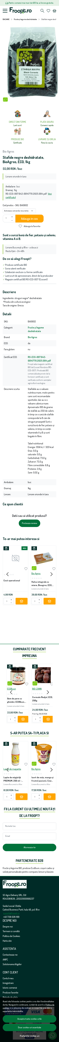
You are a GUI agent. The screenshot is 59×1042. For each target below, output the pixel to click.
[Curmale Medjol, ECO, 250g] (42, 675)
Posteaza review (29, 523)
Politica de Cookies (11, 936)
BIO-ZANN (37, 688)
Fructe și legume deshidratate (25, 19)
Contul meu (8, 978)
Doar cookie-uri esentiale (29, 1027)
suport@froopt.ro (11, 913)
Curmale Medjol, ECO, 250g (42, 699)
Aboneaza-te (30, 847)
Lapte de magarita (12, 768)
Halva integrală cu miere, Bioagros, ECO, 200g (41, 584)
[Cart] (54, 11)
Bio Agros (8, 151)
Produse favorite (10, 992)
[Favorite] (48, 11)
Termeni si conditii (11, 931)
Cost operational (11, 580)
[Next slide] (51, 574)
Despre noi (8, 926)
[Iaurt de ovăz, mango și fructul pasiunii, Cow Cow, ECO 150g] (43, 754)
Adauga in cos (29, 219)
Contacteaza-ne (10, 954)
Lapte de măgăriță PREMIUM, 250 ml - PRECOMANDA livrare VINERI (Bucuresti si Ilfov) (13, 779)
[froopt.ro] (21, 11)
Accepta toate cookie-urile (29, 1018)
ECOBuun (11, 688)
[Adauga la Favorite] (26, 568)
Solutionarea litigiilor (12, 964)
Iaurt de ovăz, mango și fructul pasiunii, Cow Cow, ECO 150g (42, 779)
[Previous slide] (7, 574)
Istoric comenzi (10, 987)
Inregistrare (8, 982)
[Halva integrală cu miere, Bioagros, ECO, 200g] (43, 558)
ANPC (5, 959)
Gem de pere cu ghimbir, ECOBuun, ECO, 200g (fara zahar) (16, 700)
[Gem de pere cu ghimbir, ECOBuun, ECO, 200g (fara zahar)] (17, 675)
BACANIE (6, 19)
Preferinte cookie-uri (29, 1035)
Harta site (7, 940)
